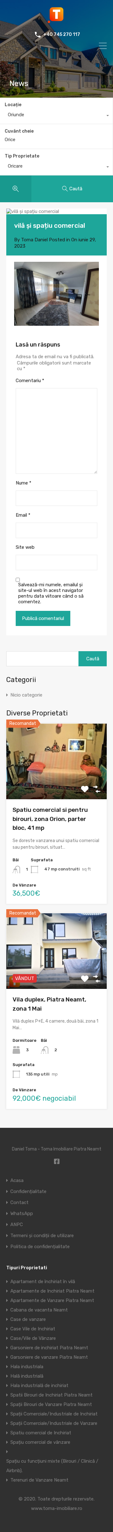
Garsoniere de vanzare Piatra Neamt (49, 1357)
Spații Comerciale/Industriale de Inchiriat (54, 1414)
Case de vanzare (28, 1319)
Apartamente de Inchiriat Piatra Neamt (52, 1291)
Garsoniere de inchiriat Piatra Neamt (49, 1348)
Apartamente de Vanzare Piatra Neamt (52, 1300)
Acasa (17, 1180)
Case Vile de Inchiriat (32, 1329)
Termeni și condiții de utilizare (42, 1235)
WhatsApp (21, 1213)
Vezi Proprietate (57, 784)
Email (23, 515)
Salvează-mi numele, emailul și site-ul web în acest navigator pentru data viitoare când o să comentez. (50, 593)
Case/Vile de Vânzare (33, 1338)
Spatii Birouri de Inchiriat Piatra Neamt (51, 1395)
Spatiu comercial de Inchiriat (40, 1433)
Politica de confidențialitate (40, 1246)
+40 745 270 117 (61, 34)
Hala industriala (26, 1366)
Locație (13, 104)
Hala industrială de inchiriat (39, 1385)
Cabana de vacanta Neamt (39, 1310)
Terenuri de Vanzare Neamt (39, 1480)
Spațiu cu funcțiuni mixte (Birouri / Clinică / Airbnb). (52, 1465)
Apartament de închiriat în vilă (42, 1281)
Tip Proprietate (22, 156)
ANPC (16, 1224)
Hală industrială (26, 1376)
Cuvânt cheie (19, 131)
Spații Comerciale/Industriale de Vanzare (53, 1423)
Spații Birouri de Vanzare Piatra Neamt (51, 1404)
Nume (23, 483)
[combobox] (56, 116)
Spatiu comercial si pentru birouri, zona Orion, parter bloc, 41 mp (50, 818)
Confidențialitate (28, 1191)
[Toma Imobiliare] (56, 21)
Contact (19, 1202)
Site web (25, 547)
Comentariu (30, 380)
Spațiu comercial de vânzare (40, 1442)
